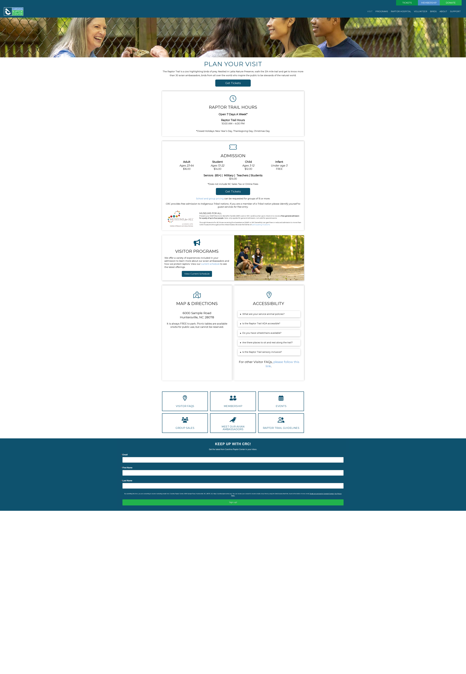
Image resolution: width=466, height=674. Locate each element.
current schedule (210, 264)
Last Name (127, 481)
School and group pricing (210, 198)
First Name (127, 468)
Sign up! (233, 502)
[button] (269, 314)
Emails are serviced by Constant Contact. (322, 494)
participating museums (261, 225)
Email (125, 455)
